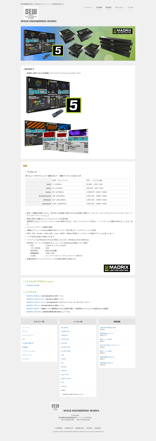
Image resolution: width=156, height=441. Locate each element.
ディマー (25, 331)
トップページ (88, 8)
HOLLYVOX (65, 374)
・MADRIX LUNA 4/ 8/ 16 (33, 299)
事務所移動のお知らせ (107, 357)
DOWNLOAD (79, 428)
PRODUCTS (69, 428)
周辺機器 (25, 347)
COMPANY (59, 428)
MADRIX (64, 371)
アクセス (130, 8)
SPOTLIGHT (65, 339)
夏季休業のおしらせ (106, 333)
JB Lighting (64, 327)
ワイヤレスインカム (28, 351)
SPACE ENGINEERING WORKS (38, 21)
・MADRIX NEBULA (31, 296)
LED (23, 339)
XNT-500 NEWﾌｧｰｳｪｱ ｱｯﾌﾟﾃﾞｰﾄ (110, 345)
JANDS (63, 359)
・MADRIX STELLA (31, 305)
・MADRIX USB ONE (32, 312)
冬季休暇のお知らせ (106, 363)
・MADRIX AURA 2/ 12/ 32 (34, 302)
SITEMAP (97, 428)
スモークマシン (27, 355)
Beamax (63, 386)
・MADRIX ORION (31, 309)
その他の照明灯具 (28, 343)
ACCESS (89, 428)
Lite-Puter (64, 343)
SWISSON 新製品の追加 (108, 327)
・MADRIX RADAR (31, 285)
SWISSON (64, 335)
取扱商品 (109, 8)
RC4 (62, 382)
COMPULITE (65, 331)
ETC (62, 363)
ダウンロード (119, 8)
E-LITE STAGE (66, 351)
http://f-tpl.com (100, 431)
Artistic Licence (66, 378)
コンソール (25, 327)
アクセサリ (25, 359)
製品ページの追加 (106, 339)
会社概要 (99, 8)
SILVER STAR (65, 347)
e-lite (62, 355)
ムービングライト (28, 335)
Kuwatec (64, 367)
